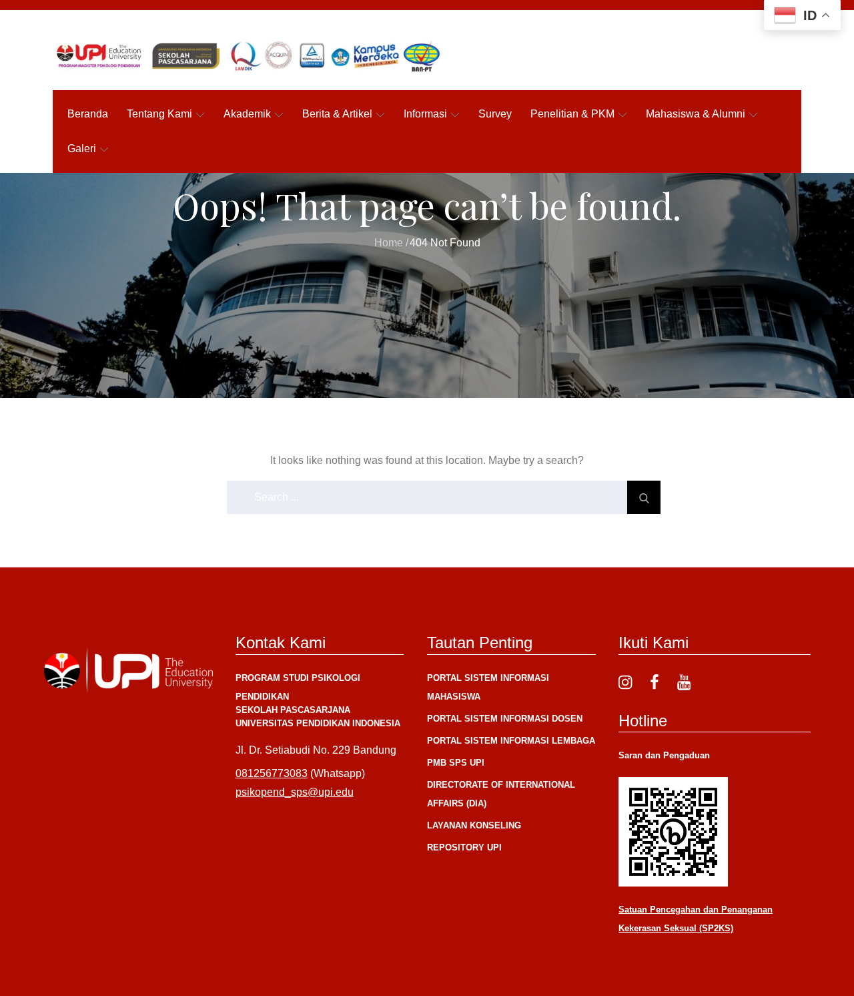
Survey (495, 113)
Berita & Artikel (337, 113)
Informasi (425, 113)
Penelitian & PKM (572, 113)
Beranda (87, 113)
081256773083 (272, 773)
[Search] (644, 497)
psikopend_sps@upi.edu (295, 792)
